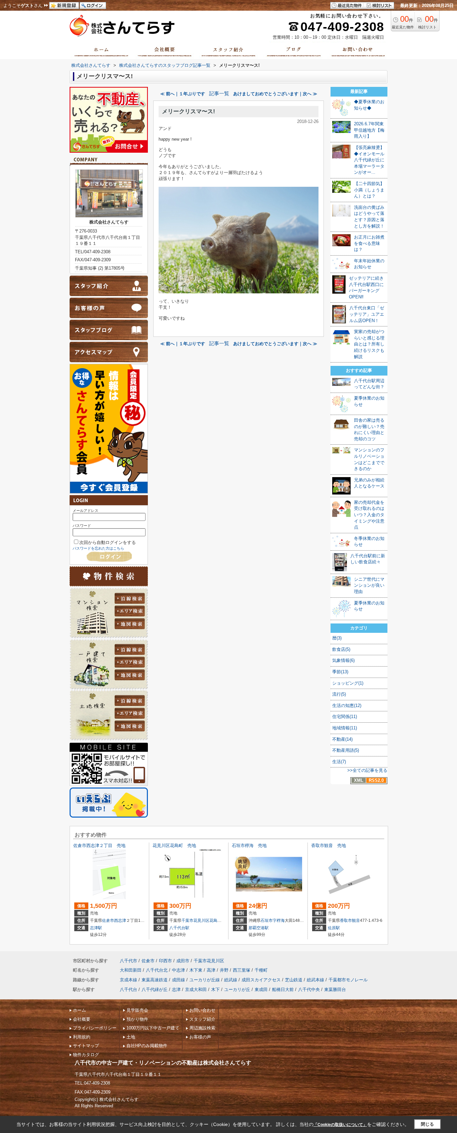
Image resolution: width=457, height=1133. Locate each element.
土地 (130, 1036)
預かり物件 (137, 1019)
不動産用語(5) (345, 750)
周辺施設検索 (202, 1027)
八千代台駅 (179, 928)
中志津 (178, 970)
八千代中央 (309, 989)
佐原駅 (334, 928)
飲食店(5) (341, 649)
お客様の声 (200, 1036)
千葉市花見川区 (195, 920)
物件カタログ (86, 1054)
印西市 (165, 960)
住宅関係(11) (344, 716)
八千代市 (128, 960)
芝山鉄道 (293, 979)
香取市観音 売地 (328, 845)
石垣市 (267, 920)
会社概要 (81, 1019)
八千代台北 (157, 970)
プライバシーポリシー (94, 1027)
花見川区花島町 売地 (174, 845)
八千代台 (128, 989)
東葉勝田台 (335, 989)
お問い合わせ (202, 1010)
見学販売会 (137, 1010)
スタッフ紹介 (202, 1019)
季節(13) (340, 671)
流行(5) (339, 694)
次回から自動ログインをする (107, 542)
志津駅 (96, 928)
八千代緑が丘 (155, 989)
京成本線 (128, 979)
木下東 (195, 970)
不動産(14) (342, 739)
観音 (356, 920)
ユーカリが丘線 (204, 979)
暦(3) (337, 638)
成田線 (178, 979)
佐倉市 (108, 920)
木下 (215, 989)
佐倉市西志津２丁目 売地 (99, 845)
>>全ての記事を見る (367, 770)
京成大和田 (196, 989)
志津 (176, 989)
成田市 (182, 960)
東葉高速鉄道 (155, 979)
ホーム (79, 1010)
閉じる (427, 1124)
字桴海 (279, 920)
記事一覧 (219, 93)
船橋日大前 (283, 989)
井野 (224, 970)
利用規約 (81, 1036)
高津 (211, 970)
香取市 (346, 920)
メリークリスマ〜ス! (188, 111)
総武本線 (315, 979)
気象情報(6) (343, 660)
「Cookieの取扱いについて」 (340, 1124)
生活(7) (339, 761)
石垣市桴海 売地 (249, 845)
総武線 (230, 979)
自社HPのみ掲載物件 (146, 1045)
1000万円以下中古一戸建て (152, 1027)
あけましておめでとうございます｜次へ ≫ (275, 93)
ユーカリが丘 (237, 989)
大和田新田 (131, 970)
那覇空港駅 (259, 928)
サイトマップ (86, 1045)
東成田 (261, 989)
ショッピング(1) (347, 683)
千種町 (261, 970)
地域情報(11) (344, 727)
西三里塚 (241, 970)
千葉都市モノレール (348, 979)
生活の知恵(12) (346, 705)
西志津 (120, 920)
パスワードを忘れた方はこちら (98, 548)
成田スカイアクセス (261, 979)
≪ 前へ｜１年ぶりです (182, 93)
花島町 (215, 920)
